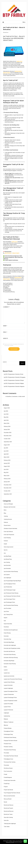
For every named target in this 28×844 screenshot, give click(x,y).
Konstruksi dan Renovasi (9, 651)
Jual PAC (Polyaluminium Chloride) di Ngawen (14, 386)
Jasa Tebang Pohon (8, 614)
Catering (6, 516)
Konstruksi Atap (7, 639)
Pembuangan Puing (8, 734)
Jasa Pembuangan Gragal (9, 590)
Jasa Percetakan (7, 608)
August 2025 (7, 444)
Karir (5, 620)
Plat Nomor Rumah (8, 768)
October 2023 (7, 491)
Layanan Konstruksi (8, 685)
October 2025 (7, 438)
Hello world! (22, 396)
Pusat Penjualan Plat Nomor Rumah (12, 792)
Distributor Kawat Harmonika (10, 528)
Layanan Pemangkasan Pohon (10, 691)
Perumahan (6, 765)
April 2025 (6, 454)
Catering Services (8, 519)
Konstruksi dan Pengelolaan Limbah (12, 648)
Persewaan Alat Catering (9, 762)
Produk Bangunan (8, 777)
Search (5, 362)
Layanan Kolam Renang (9, 682)
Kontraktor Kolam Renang (10, 663)
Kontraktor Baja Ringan (9, 660)
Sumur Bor (6, 820)
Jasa (5, 553)
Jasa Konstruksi (7, 565)
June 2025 (6, 451)
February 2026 (7, 426)
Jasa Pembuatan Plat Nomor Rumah (12, 596)
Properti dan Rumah (8, 789)
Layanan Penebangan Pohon (10, 697)
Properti (6, 786)
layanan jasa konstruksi (9, 676)
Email (5, 332)
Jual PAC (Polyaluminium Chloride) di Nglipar (14, 383)
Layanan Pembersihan (9, 694)
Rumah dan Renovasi (8, 811)
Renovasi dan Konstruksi (9, 795)
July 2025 (6, 448)
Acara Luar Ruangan (8, 504)
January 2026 (7, 429)
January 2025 (7, 463)
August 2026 (7, 408)
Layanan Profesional (8, 709)
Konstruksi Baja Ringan (9, 642)
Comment (6, 307)
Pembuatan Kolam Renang (10, 737)
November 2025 (7, 435)
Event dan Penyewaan (9, 534)
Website (5, 338)
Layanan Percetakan (8, 703)
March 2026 (6, 423)
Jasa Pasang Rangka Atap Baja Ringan (12, 580)
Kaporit (5, 617)
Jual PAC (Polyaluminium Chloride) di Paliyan (14, 380)
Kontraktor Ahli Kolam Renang (11, 657)
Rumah (5, 802)
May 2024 (6, 472)
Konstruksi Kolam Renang (9, 654)
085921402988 (18, 71)
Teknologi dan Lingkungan (10, 823)
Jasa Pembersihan (8, 587)
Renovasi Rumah (7, 799)
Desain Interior (7, 525)
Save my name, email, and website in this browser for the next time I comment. (14, 345)
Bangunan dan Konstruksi (9, 507)
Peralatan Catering (8, 746)
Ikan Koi (5, 550)
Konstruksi (6, 636)
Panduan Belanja (7, 728)
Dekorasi (6, 522)
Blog (5, 513)
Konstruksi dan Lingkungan (10, 645)
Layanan (6, 669)
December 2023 (7, 484)
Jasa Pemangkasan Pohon (10, 583)
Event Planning (7, 537)
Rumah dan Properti (8, 808)
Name (5, 325)
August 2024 (7, 466)
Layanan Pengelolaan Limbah (10, 700)
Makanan (6, 719)
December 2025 (7, 432)
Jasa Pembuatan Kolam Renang (11, 593)
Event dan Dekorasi (8, 531)
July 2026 (6, 411)
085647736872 (6, 72)
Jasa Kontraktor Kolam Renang (11, 571)
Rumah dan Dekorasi (8, 805)
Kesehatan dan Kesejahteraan (11, 630)
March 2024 (6, 475)
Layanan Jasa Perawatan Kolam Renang (13, 679)
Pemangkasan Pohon (8, 731)
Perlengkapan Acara (8, 759)
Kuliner (5, 666)
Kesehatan (6, 626)
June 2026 (6, 414)
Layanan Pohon (7, 706)
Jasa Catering (7, 562)
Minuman (6, 725)
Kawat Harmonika (8, 623)
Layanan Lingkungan (8, 688)
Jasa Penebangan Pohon (9, 602)
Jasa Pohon (6, 611)
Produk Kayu (7, 783)
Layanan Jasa (7, 673)
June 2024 (6, 469)
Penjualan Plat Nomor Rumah (10, 740)
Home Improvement (8, 547)
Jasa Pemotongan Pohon (9, 599)
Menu (24, 22)
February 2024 (7, 478)
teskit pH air (19, 61)
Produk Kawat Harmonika (9, 780)
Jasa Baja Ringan (7, 556)
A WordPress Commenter (11, 396)
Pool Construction (8, 771)
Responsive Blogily (10, 842)
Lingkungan (6, 712)
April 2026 (6, 420)
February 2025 (7, 460)
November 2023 (7, 487)
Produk (5, 774)
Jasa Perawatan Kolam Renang (11, 605)
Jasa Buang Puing (8, 559)
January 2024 (7, 481)
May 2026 (6, 417)
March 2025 (6, 457)
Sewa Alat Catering (8, 817)
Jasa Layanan (7, 574)
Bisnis (5, 510)
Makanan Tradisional (8, 722)
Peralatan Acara (7, 743)
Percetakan (6, 752)
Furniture (6, 540)
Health (5, 543)
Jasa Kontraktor (7, 568)
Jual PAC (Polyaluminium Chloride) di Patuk (13, 374)
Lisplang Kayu (7, 716)
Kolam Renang (7, 633)
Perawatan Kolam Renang (10, 749)
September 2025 (8, 441)
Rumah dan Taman (8, 814)
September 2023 (8, 494)
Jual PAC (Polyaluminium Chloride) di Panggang (14, 377)
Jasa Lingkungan (7, 577)
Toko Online (7, 826)
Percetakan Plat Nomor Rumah (11, 755)
